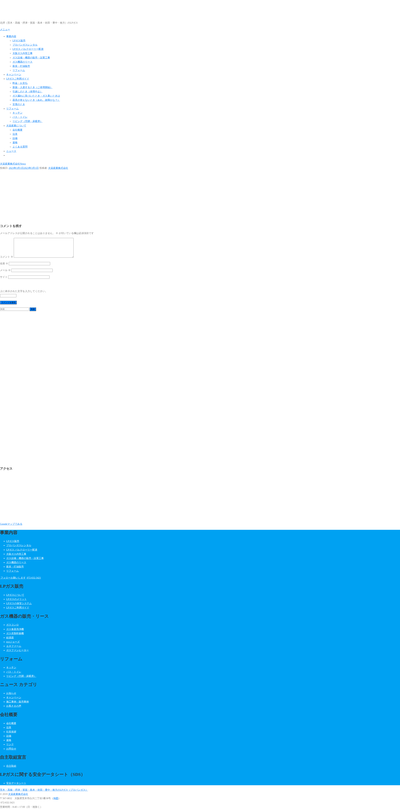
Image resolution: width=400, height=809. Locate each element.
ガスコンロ (12, 624)
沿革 (15, 134)
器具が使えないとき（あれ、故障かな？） (36, 100)
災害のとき (18, 104)
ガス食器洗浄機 (15, 629)
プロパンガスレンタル (25, 44)
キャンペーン (13, 74)
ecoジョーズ (13, 641)
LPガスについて (15, 595)
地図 (55, 798)
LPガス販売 (18, 40)
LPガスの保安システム (19, 603)
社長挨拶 (11, 731)
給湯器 (10, 637)
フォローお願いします (13, 577)
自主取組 (11, 766)
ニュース (11, 151)
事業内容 (11, 36)
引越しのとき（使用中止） (27, 91)
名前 (4, 263)
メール (5, 270)
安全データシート (16, 783)
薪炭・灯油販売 (21, 66)
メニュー (5, 29)
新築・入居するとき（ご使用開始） (32, 87)
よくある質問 (20, 146)
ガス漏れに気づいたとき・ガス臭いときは (36, 95)
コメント (6, 256)
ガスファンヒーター (17, 650)
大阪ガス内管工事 (22, 53)
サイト (4, 277)
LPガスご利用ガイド (17, 78)
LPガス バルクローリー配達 (28, 49)
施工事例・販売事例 (17, 701)
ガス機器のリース (22, 61)
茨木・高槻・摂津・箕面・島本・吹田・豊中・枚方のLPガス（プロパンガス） (44, 790)
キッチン (17, 112)
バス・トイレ (20, 117)
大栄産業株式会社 (58, 168)
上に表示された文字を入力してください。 (24, 291)
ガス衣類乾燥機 (15, 633)
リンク (10, 744)
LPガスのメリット (16, 599)
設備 (15, 138)
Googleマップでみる (11, 524)
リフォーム (18, 70)
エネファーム (13, 646)
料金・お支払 (20, 83)
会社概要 (17, 130)
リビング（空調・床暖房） (27, 121)
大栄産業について (16, 125)
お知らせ (11, 693)
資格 (15, 142)
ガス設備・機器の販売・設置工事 (31, 57)
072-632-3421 (33, 577)
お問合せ (11, 748)
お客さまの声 (13, 706)
